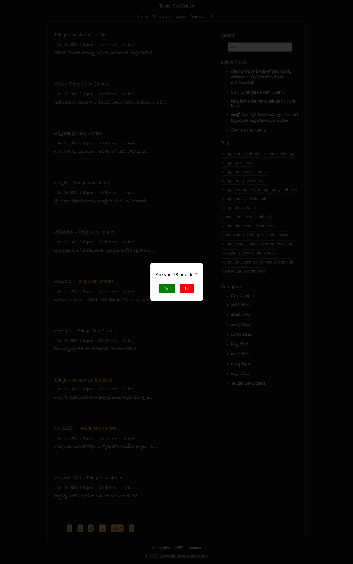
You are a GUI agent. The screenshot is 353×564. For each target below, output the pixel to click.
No (187, 289)
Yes (167, 289)
